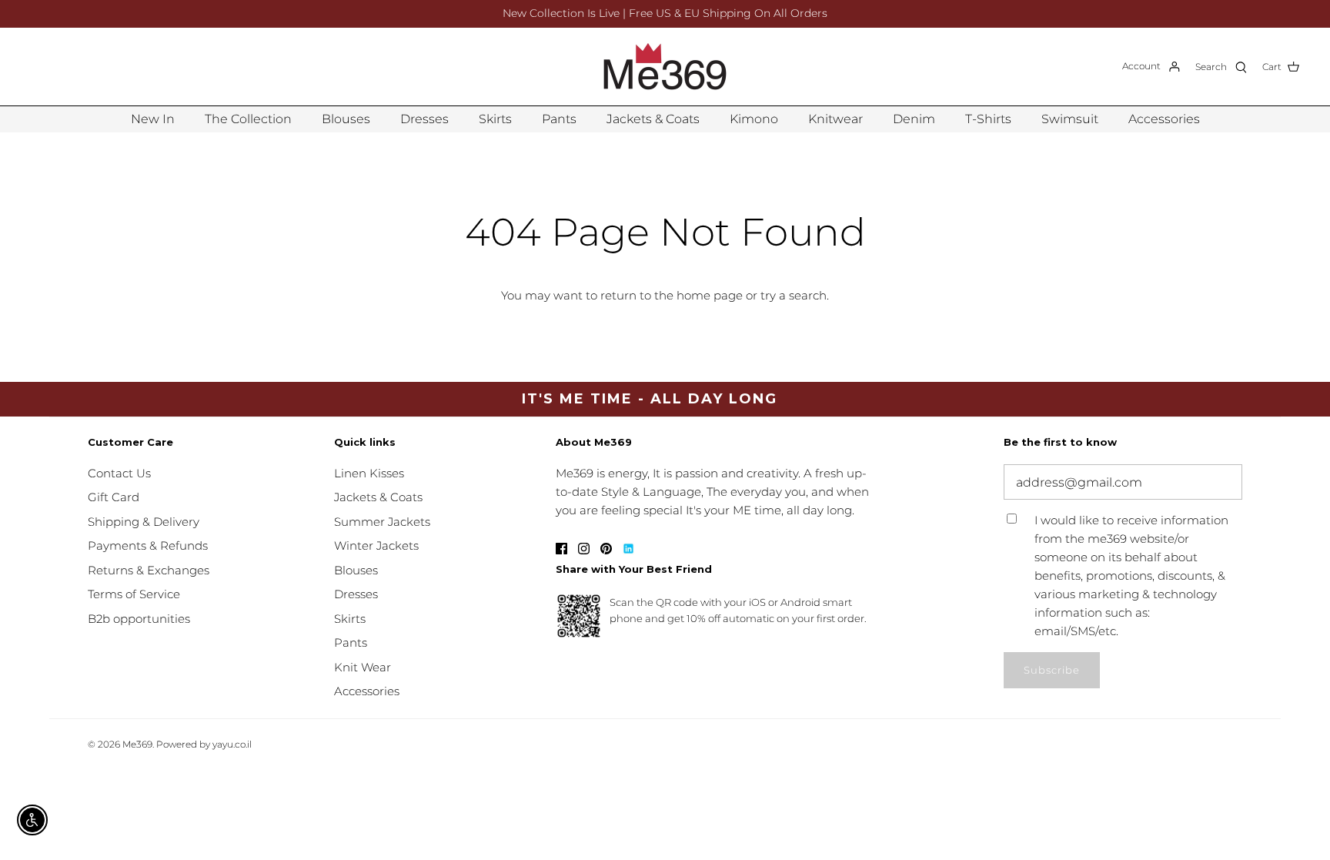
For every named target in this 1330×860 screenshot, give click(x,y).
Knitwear (835, 119)
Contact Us (119, 473)
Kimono (754, 119)
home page (710, 295)
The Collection (248, 119)
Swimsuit (1069, 119)
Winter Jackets (376, 545)
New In (153, 119)
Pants (559, 119)
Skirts (495, 119)
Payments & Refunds (148, 545)
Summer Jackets (382, 521)
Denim (914, 119)
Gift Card (113, 497)
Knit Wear (362, 667)
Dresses (424, 119)
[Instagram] (584, 548)
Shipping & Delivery (143, 521)
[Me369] (665, 66)
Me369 (137, 744)
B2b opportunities (139, 618)
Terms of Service (134, 594)
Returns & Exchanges (148, 570)
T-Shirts (988, 119)
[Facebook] (561, 548)
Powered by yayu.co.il (204, 744)
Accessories (1164, 119)
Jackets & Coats (653, 119)
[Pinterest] (606, 548)
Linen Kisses (369, 473)
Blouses (346, 119)
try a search (793, 295)
